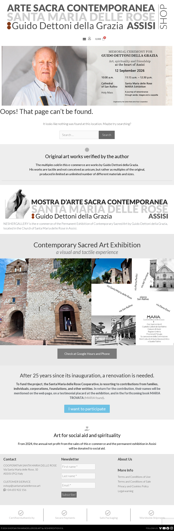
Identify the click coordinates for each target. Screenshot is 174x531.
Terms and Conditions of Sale (134, 481)
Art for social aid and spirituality (87, 435)
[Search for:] (79, 135)
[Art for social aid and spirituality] (87, 428)
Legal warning (125, 491)
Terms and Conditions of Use (134, 476)
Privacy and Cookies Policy (133, 486)
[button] (84, 39)
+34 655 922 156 (16, 489)
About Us (125, 459)
